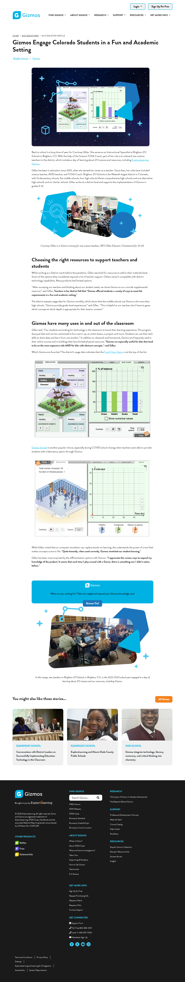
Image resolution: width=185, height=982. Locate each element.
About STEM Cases (77, 845)
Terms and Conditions (23, 957)
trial (90, 594)
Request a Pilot (75, 905)
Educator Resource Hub (119, 851)
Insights (113, 861)
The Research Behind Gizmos (121, 801)
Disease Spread (39, 447)
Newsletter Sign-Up (80, 937)
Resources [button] (137, 15)
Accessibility (20, 970)
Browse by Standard (77, 818)
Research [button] (100, 15)
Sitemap (18, 961)
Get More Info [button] (159, 15)
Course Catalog (116, 824)
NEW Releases (75, 808)
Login (137, 6)
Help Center (115, 829)
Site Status (114, 833)
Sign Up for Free (75, 891)
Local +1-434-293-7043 (82, 932)
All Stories (163, 699)
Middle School (21, 58)
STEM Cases (74, 813)
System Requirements (38, 970)
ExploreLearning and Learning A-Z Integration (33, 965)
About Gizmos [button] (79, 15)
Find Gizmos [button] (56, 15)
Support (115, 809)
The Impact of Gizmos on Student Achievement (128, 796)
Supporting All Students (78, 859)
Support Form (77, 923)
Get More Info (78, 885)
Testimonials (74, 869)
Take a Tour (73, 855)
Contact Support (76, 909)
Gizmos (36, 58)
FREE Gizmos (74, 804)
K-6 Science (74, 874)
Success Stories (116, 856)
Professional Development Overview (124, 815)
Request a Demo (75, 900)
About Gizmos (77, 835)
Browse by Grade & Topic (79, 823)
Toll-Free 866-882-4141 (82, 928)
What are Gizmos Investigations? (82, 850)
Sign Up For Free (160, 6)
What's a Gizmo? (75, 841)
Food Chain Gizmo (114, 352)
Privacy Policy (42, 957)
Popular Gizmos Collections (121, 847)
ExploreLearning (140, 160)
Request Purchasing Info (78, 895)
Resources (117, 841)
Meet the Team (116, 819)
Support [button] (118, 15)
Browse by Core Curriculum (80, 827)
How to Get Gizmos (77, 864)
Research (116, 791)
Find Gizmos (76, 791)
